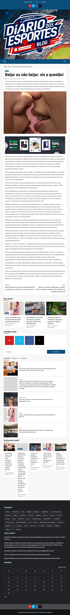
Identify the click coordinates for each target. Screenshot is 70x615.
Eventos (59, 515)
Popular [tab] (15, 358)
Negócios (60, 522)
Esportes (24, 397)
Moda (29, 522)
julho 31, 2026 (30, 327)
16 (61, 582)
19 (26, 585)
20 (35, 585)
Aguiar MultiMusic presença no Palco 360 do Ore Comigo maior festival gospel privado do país (60, 458)
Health (28, 518)
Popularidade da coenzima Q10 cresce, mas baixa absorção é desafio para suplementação (34, 320)
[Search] (64, 61)
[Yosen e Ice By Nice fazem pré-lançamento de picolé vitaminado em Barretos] (14, 308)
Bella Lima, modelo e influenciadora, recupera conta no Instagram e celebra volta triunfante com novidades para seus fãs (50, 288)
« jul (5, 597)
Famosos (7, 518)
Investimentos (47, 518)
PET (14, 525)
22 (52, 585)
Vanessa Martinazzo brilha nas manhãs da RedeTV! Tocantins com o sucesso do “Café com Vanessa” (20, 287)
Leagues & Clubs (9, 522)
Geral (20, 366)
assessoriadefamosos (11, 78)
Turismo (7, 529)
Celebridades (44, 511)
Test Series (41, 525)
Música (36, 522)
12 (26, 582)
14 (44, 582)
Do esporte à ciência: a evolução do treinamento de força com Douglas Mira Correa (35, 458)
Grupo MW (21, 518)
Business (29, 511)
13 (35, 582)
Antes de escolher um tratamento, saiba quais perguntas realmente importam (55, 320)
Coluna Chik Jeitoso (56, 511)
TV (13, 529)
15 (52, 582)
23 (61, 585)
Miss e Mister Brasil (21, 522)
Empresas (38, 515)
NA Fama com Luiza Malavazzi (47, 522)
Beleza (23, 511)
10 (8, 582)
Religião (19, 525)
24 (8, 589)
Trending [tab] (23, 358)
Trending (43, 2)
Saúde (6, 71)
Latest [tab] (7, 358)
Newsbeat (7, 525)
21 (44, 585)
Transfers (49, 525)
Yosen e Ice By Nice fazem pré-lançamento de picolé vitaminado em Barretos (13, 319)
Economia (23, 515)
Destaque (7, 515)
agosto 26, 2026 (22, 496)
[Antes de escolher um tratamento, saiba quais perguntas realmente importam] (56, 308)
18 (17, 585)
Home (37, 2)
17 (8, 585)
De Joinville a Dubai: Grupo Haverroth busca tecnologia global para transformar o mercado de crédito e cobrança (37, 369)
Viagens (18, 529)
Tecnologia (33, 525)
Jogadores (57, 518)
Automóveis (15, 511)
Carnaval (36, 511)
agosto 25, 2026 (9, 325)
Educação (31, 515)
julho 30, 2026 (51, 327)
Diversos (21, 379)
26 (26, 589)
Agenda (7, 511)
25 (17, 589)
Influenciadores (36, 518)
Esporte (20, 397)
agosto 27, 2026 (9, 474)
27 (35, 589)
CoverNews (40, 612)
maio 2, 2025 (22, 78)
